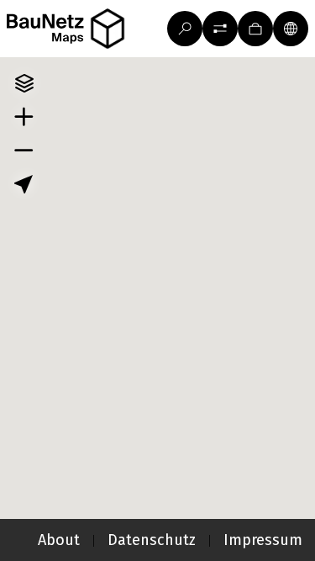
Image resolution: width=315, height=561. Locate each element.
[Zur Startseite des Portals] (71, 29)
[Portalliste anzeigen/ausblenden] (107, 29)
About (59, 540)
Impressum (262, 540)
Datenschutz (152, 540)
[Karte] (290, 28)
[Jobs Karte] (255, 28)
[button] (220, 28)
